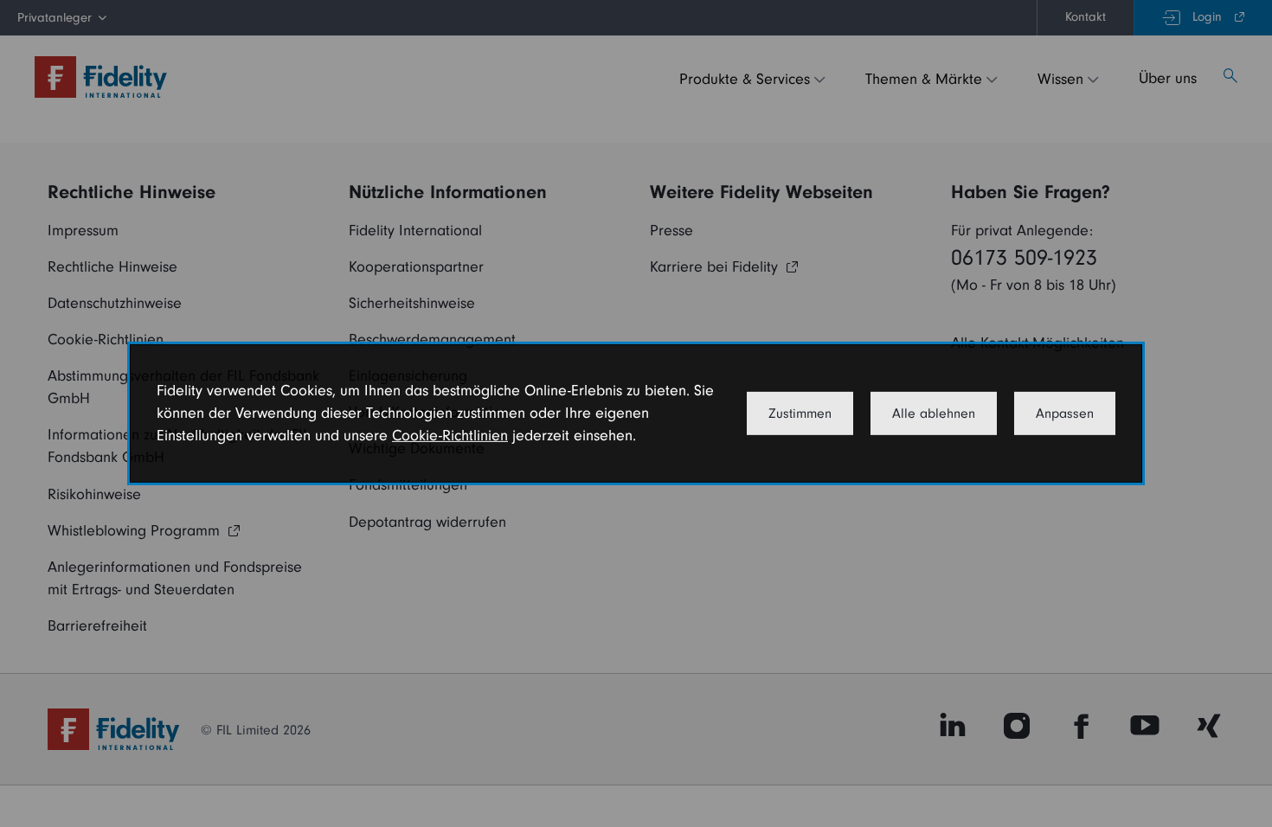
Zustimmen (800, 413)
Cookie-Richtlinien (450, 435)
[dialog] (636, 413)
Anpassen (1065, 413)
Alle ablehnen (933, 413)
